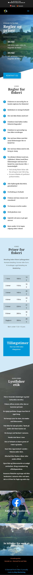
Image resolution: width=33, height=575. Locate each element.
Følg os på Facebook (16, 510)
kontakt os (12, 75)
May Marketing (19, 572)
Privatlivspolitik (15, 558)
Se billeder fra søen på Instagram (17, 544)
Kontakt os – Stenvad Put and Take (15, 561)
